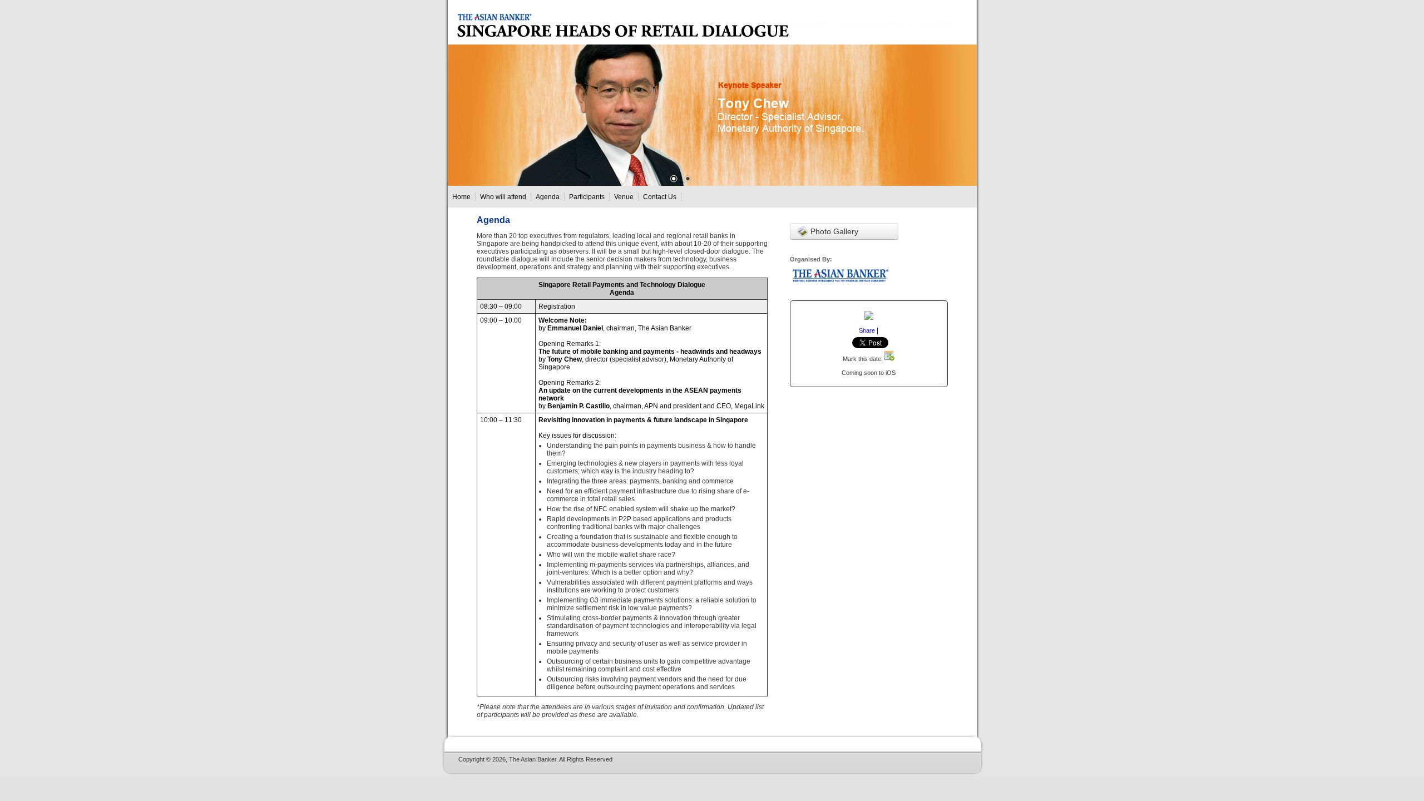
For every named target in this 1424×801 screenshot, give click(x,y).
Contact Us (659, 197)
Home (461, 197)
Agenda (548, 197)
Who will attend (503, 197)
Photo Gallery (833, 231)
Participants (587, 197)
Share (867, 330)
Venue (624, 197)
